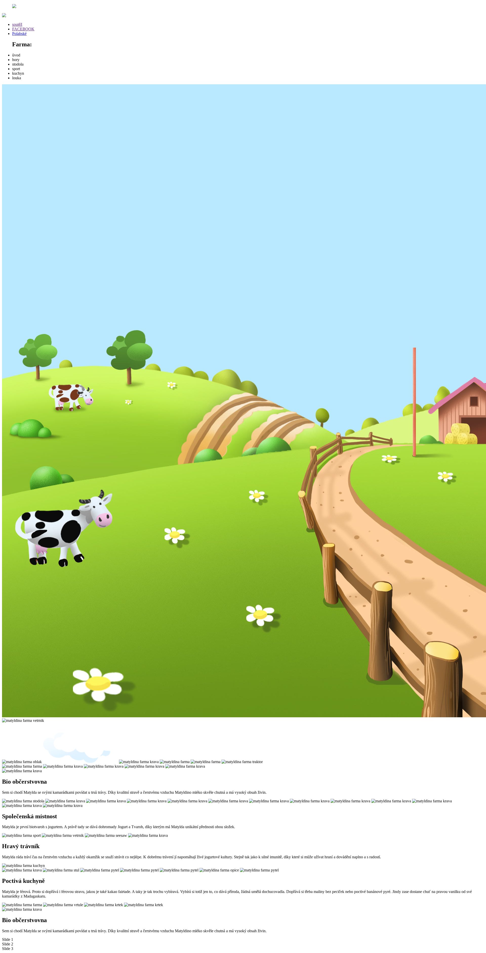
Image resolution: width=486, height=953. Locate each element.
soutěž (17, 24)
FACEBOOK (23, 29)
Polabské (19, 33)
